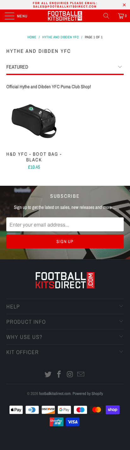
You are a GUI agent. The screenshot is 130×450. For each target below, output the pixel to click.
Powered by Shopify (88, 393)
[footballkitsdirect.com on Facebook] (59, 375)
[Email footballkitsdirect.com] (81, 375)
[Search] (108, 16)
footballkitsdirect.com (55, 393)
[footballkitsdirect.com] (65, 15)
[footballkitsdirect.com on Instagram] (70, 375)
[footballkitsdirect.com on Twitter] (48, 375)
